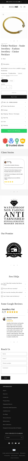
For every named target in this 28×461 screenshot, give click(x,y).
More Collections (7, 424)
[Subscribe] (21, 437)
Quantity (3, 84)
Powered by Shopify (15, 453)
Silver (12, 81)
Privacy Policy (6, 400)
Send (5, 378)
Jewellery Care (6, 411)
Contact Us (5, 397)
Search (4, 390)
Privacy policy (7, 455)
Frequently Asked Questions (10, 407)
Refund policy (6, 421)
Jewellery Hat (8, 453)
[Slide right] (17, 41)
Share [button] (4, 58)
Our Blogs (5, 414)
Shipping (7, 75)
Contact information (15, 457)
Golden (5, 81)
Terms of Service (7, 417)
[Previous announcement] (2, 2)
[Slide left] (10, 41)
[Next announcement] (25, 2)
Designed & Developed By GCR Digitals (12, 428)
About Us (5, 394)
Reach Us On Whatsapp (14, 131)
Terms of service (14, 455)
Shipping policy (22, 455)
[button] (3, 7)
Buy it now (14, 97)
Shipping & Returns (7, 404)
